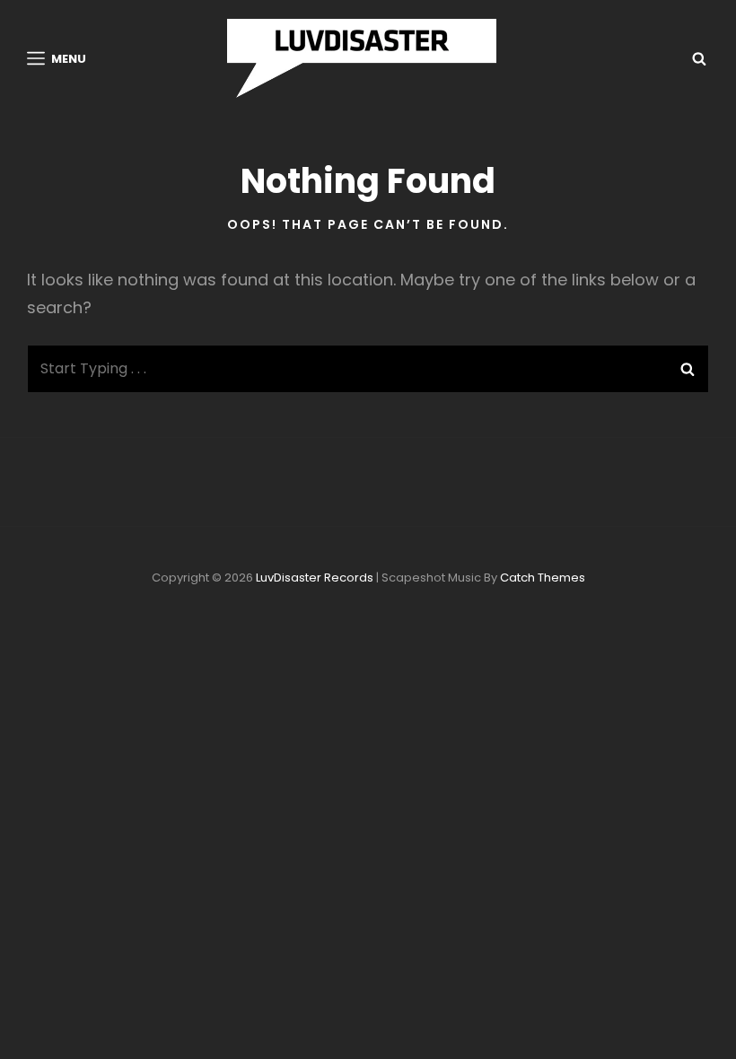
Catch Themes (542, 577)
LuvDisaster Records (314, 577)
